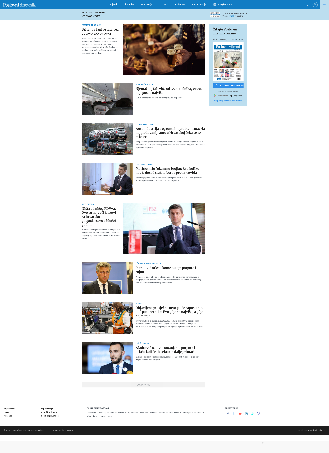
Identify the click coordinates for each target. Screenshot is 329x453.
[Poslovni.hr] (19, 4)
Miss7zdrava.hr (93, 416)
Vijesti (113, 4)
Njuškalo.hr (133, 412)
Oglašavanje (47, 409)
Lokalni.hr (122, 412)
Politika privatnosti (50, 416)
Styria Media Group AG (63, 430)
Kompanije (146, 4)
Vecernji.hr (91, 412)
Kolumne (180, 4)
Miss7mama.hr (175, 412)
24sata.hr (144, 412)
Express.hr (163, 412)
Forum (7, 412)
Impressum (9, 409)
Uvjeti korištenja (49, 412)
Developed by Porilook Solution (311, 430)
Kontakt (8, 416)
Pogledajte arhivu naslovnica (228, 100)
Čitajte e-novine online (230, 85)
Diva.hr (114, 412)
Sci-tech (163, 4)
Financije (129, 4)
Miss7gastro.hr (189, 412)
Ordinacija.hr (103, 412)
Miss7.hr (201, 412)
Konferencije (199, 4)
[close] (263, 443)
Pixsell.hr (153, 412)
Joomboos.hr (106, 416)
